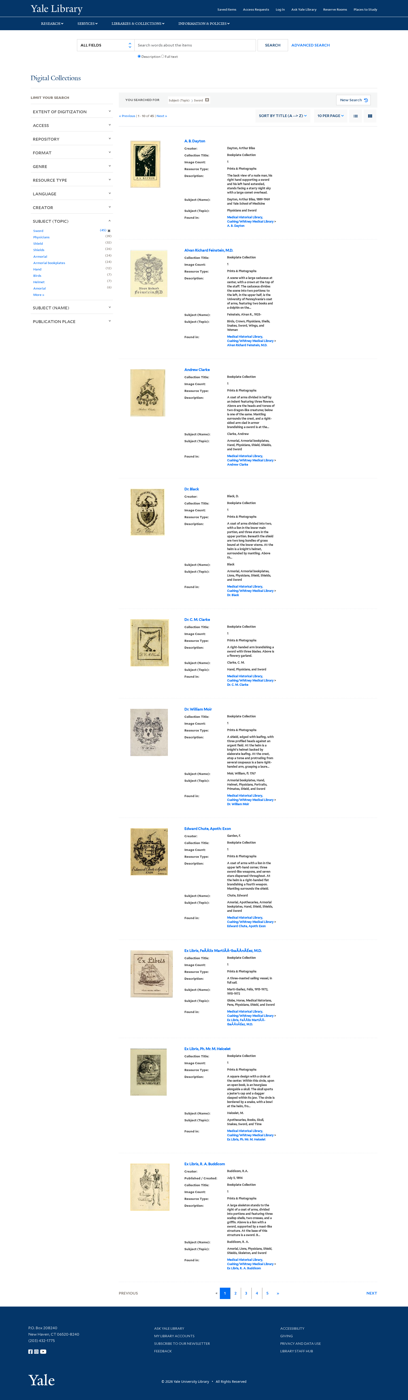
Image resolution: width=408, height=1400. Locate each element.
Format (42, 153)
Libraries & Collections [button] (137, 23)
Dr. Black (191, 489)
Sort (281, 116)
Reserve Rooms (335, 9)
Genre (40, 166)
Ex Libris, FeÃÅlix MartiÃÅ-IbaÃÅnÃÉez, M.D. (223, 951)
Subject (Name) (51, 308)
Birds (37, 275)
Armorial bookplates (49, 263)
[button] (273, 45)
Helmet (39, 282)
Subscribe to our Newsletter (182, 1343)
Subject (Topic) (51, 221)
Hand (37, 269)
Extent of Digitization (60, 111)
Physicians (41, 237)
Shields (38, 250)
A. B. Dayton (194, 141)
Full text (171, 57)
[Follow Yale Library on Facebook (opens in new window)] (30, 1352)
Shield (38, 243)
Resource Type (50, 180)
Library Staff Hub (296, 1351)
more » (38, 294)
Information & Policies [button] (202, 23)
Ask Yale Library (304, 9)
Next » (162, 116)
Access (41, 125)
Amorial (39, 288)
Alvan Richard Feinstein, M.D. (208, 250)
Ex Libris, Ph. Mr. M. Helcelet (207, 1049)
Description (150, 57)
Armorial (40, 256)
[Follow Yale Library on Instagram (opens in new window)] (36, 1352)
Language (44, 194)
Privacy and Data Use (300, 1343)
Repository (46, 139)
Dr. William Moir (198, 709)
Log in (280, 9)
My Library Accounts (174, 1336)
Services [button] (86, 23)
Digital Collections (56, 78)
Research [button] (50, 23)
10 (329, 116)
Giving (286, 1336)
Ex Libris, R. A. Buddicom (204, 1164)
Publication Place (54, 321)
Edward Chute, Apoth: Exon (207, 829)
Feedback (163, 1351)
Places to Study (365, 9)
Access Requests (256, 9)
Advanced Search (310, 45)
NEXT (371, 1293)
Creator (43, 207)
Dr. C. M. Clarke (197, 620)
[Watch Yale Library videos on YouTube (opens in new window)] (43, 1352)
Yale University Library (57, 9)
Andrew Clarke (197, 370)
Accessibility (292, 1328)
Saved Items (226, 9)
